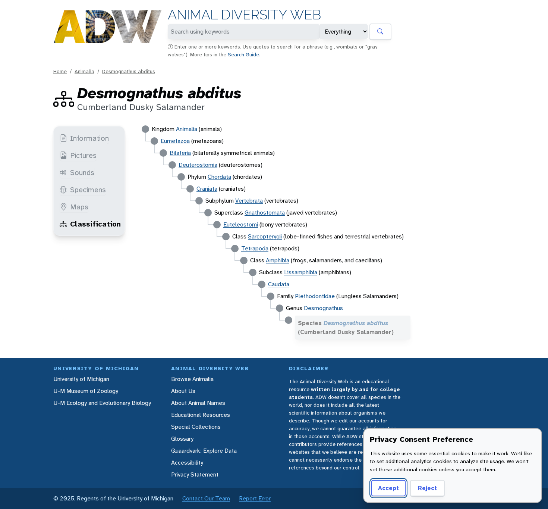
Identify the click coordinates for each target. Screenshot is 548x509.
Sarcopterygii (265, 236)
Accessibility (187, 462)
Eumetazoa (175, 141)
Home (60, 71)
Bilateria (180, 153)
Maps (79, 207)
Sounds (82, 172)
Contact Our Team (206, 498)
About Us (183, 391)
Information (89, 138)
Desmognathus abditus (128, 71)
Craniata (206, 189)
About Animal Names (198, 403)
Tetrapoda (254, 248)
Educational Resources (200, 415)
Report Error (255, 498)
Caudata (278, 284)
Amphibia (277, 260)
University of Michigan (81, 379)
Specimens (88, 189)
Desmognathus (323, 308)
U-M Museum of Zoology (85, 391)
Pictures (83, 155)
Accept (388, 488)
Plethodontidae (315, 296)
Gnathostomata (265, 212)
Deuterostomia (198, 165)
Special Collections (196, 427)
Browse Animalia (192, 379)
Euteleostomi (240, 224)
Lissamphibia (300, 272)
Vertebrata (249, 200)
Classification (95, 224)
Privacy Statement (194, 474)
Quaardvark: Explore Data (204, 451)
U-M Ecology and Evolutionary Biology (102, 403)
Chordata (219, 177)
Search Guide (243, 54)
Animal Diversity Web (244, 15)
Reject (427, 488)
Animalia (84, 71)
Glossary (182, 439)
